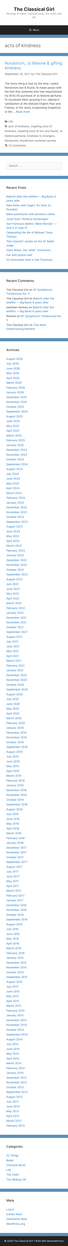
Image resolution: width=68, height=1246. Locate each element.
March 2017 (13, 890)
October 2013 (15, 1087)
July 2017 (12, 871)
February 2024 (15, 497)
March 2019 (13, 775)
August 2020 (14, 694)
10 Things (12, 1155)
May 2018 (12, 823)
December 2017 (16, 847)
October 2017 (15, 857)
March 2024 (14, 493)
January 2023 (15, 555)
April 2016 (12, 943)
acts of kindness (18, 126)
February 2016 (15, 953)
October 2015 (15, 972)
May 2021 (12, 651)
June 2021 (12, 646)
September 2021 (16, 632)
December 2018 (16, 790)
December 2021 (16, 617)
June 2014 (13, 1049)
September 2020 (17, 689)
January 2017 (14, 900)
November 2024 (16, 454)
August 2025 (14, 416)
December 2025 (16, 397)
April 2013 (12, 1116)
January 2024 (15, 502)
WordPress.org (15, 1223)
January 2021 (14, 670)
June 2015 (12, 991)
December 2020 (16, 675)
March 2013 (13, 1120)
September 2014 (17, 1034)
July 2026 (12, 363)
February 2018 (15, 838)
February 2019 (15, 780)
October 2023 (15, 517)
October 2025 (15, 406)
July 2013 (12, 1101)
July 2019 (12, 756)
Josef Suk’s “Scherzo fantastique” (27, 219)
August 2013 (14, 1096)
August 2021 (14, 636)
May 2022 (12, 593)
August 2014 (14, 1039)
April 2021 (12, 656)
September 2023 (17, 521)
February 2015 (15, 1010)
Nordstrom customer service (38, 140)
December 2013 (16, 1077)
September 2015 (16, 977)
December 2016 (16, 905)
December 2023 (16, 507)
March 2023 (14, 545)
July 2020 (12, 699)
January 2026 (15, 392)
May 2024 (12, 483)
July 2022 (12, 584)
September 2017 (16, 862)
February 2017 (15, 895)
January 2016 (15, 957)
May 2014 (12, 1053)
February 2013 (15, 1125)
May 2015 (12, 996)
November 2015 (16, 967)
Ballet (9, 1160)
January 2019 (15, 785)
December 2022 (16, 560)
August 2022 (14, 579)
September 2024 (17, 464)
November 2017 (16, 852)
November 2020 (16, 679)
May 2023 (12, 536)
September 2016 (17, 919)
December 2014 (16, 1020)
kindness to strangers (41, 135)
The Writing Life (16, 1179)
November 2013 (16, 1082)
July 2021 (12, 641)
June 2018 (12, 819)
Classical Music (16, 1165)
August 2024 (14, 469)
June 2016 (13, 934)
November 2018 (16, 794)
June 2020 (13, 703)
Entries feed (14, 1214)
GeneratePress (55, 1240)
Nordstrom (11, 140)
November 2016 (16, 909)
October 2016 (15, 914)
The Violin (12, 1174)
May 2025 (12, 426)
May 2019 (12, 766)
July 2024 (12, 473)
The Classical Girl (34, 9)
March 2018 (13, 833)
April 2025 (12, 430)
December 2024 (16, 449)
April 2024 (12, 488)
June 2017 (12, 876)
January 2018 (14, 842)
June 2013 (13, 1106)
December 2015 (16, 962)
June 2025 (13, 421)
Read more (23, 111)
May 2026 (12, 373)
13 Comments (17, 145)
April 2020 (12, 713)
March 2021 (13, 660)
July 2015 (12, 986)
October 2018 (15, 799)
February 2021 (15, 665)
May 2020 (12, 708)
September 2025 (17, 411)
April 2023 (12, 541)
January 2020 (15, 727)
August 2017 (14, 866)
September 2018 (16, 804)
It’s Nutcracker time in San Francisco (29, 259)
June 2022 (13, 588)
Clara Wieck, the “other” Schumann (28, 250)
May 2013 (12, 1111)
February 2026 (15, 387)
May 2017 (12, 881)
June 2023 (13, 531)
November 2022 (16, 564)
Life (10, 121)
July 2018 (12, 814)
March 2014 (13, 1063)
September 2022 (17, 574)
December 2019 (16, 732)
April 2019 (12, 771)
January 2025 (15, 445)
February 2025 (15, 440)
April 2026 (12, 378)
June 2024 (13, 478)
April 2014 (12, 1058)
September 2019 (17, 747)
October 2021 (15, 627)
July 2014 (12, 1044)
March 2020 (14, 718)
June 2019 (13, 761)
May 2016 (12, 938)
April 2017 (12, 886)
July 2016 (12, 929)
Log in (10, 1209)
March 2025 (14, 435)
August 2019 (14, 751)
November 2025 (16, 401)
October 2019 (15, 742)
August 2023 (14, 526)
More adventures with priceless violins (30, 214)
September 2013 (17, 1092)
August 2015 (14, 981)
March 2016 (13, 948)
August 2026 (14, 358)
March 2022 (14, 603)
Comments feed (16, 1219)
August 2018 (14, 809)
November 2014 (16, 1024)
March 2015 (13, 1005)
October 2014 (15, 1029)
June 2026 (13, 368)
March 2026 (14, 382)
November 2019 (16, 737)
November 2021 (16, 622)
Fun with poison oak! (19, 255)
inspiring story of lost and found (38, 131)
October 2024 (15, 459)
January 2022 (15, 612)
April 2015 (12, 1001)
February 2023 (15, 550)
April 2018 (12, 828)
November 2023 (16, 512)
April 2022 (12, 598)
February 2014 (15, 1068)
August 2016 (14, 924)
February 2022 (15, 608)
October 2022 (15, 569)
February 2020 (15, 723)
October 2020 (15, 684)
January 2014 (15, 1072)
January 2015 (14, 1015)
